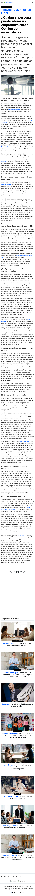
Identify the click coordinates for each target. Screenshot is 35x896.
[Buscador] (33, 2)
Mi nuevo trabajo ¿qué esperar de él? (17, 797)
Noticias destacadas (15, 888)
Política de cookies (23, 889)
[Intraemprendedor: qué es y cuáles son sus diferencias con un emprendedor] (17, 843)
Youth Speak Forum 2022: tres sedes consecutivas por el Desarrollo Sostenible (17, 735)
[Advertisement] (17, 593)
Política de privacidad (13, 889)
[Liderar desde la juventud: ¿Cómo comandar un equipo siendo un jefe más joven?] (17, 661)
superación (21, 535)
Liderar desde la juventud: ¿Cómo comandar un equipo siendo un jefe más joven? (17, 675)
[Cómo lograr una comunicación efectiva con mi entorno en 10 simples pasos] (17, 753)
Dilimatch (4, 162)
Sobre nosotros (6, 888)
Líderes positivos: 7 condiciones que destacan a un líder (17, 827)
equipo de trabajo (14, 109)
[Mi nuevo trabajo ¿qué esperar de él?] (17, 785)
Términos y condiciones (27, 888)
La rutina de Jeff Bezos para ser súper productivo (17, 705)
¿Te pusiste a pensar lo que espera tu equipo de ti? (17, 644)
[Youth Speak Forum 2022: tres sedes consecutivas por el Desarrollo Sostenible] (17, 722)
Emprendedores (6, 7)
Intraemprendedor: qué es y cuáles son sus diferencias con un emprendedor (17, 857)
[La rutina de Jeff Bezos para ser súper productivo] (17, 692)
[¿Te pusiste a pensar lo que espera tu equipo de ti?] (17, 631)
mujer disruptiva (24, 441)
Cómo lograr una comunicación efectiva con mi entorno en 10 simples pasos (17, 767)
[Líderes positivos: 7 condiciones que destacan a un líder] (17, 814)
